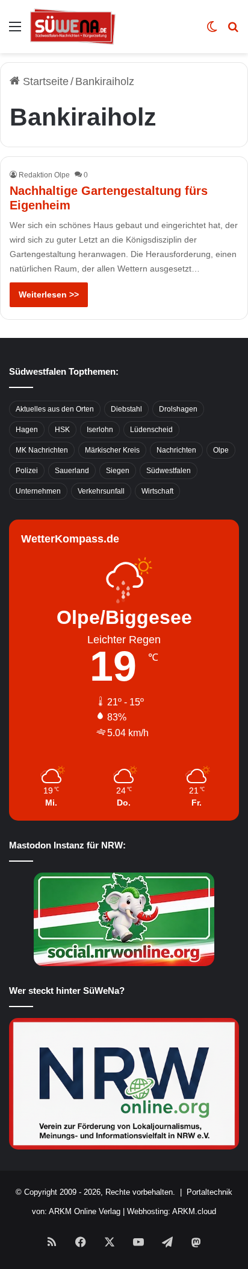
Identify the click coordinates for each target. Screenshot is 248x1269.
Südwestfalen (168, 470)
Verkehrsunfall (101, 491)
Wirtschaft (157, 491)
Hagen (27, 429)
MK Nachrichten (42, 450)
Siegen (117, 470)
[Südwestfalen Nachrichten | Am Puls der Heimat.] (73, 26)
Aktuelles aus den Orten (55, 409)
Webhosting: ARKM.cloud (171, 1211)
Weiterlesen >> (49, 294)
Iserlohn (100, 429)
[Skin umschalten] (212, 31)
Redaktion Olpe (44, 175)
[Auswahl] (15, 31)
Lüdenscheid (151, 429)
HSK (62, 429)
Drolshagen (178, 409)
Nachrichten (176, 450)
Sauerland (72, 470)
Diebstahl (126, 409)
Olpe (221, 450)
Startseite (44, 81)
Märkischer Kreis (112, 450)
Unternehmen (38, 491)
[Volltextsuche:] (233, 31)
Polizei (27, 470)
